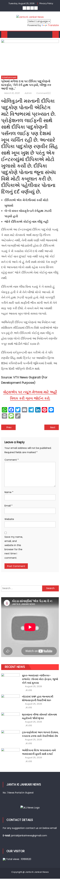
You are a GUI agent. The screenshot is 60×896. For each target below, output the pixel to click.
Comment (11, 459)
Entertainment (9, 77)
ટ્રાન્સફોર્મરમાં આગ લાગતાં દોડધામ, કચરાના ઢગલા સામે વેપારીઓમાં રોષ (40, 734)
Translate (53, 25)
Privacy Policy (46, 3)
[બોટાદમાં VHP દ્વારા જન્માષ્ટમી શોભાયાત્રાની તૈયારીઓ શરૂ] (10, 701)
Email (8, 505)
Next (52, 427)
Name (8, 492)
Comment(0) (43, 93)
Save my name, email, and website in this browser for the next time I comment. (13, 547)
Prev (9, 427)
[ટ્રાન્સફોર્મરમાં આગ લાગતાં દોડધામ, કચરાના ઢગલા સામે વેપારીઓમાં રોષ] (10, 737)
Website (9, 519)
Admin (28, 93)
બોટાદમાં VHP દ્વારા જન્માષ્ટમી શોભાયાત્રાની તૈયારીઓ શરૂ (37, 698)
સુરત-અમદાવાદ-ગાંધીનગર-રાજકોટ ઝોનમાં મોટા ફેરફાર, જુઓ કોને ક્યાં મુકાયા (40, 679)
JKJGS (28, 690)
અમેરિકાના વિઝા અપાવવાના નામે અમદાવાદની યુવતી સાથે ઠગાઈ (39, 752)
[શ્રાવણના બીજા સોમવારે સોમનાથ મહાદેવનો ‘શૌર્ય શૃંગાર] (10, 719)
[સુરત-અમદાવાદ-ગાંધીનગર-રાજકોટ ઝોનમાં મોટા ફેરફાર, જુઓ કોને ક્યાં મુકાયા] (10, 680)
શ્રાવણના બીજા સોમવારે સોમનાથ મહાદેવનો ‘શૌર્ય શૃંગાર (39, 716)
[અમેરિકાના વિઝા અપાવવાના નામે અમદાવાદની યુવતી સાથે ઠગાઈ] (10, 755)
